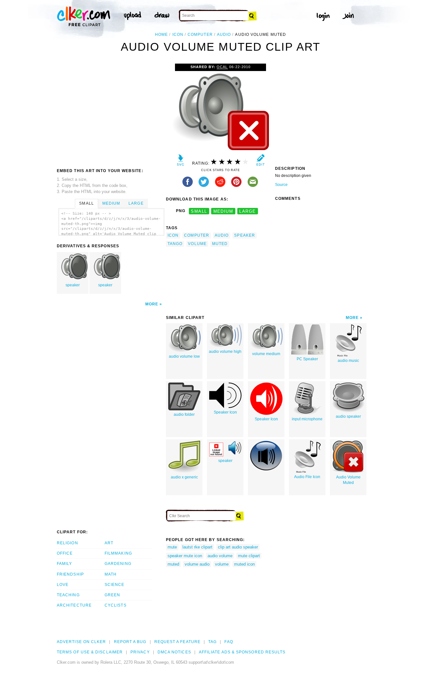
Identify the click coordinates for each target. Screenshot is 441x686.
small (199, 211)
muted (220, 243)
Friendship (70, 574)
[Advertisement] (111, 112)
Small (86, 203)
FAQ (228, 642)
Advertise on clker (81, 642)
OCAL (222, 67)
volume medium (266, 354)
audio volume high (225, 351)
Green (112, 595)
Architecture (74, 605)
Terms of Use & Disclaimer (90, 652)
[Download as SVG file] (181, 161)
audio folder (184, 414)
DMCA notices (174, 652)
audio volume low (184, 356)
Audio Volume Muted (348, 480)
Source (281, 184)
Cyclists (116, 605)
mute (172, 547)
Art (109, 543)
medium (223, 211)
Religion (67, 543)
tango (175, 243)
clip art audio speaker (238, 547)
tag (212, 642)
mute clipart (249, 555)
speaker (73, 285)
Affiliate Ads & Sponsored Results (242, 652)
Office (65, 553)
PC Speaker (307, 359)
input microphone (307, 419)
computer (200, 34)
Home (161, 34)
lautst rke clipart (197, 547)
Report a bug (130, 642)
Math (111, 574)
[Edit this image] (260, 161)
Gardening (118, 563)
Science (115, 584)
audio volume (220, 555)
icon (177, 34)
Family (64, 563)
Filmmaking (118, 553)
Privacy (140, 652)
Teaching (68, 595)
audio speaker (348, 416)
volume (197, 243)
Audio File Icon (307, 477)
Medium (111, 203)
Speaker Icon (225, 412)
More (151, 304)
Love (62, 584)
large (247, 211)
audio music (348, 360)
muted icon (244, 564)
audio (224, 34)
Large (135, 203)
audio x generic (184, 477)
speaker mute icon (185, 555)
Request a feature (177, 642)
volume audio (197, 564)
